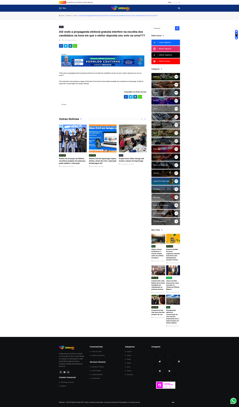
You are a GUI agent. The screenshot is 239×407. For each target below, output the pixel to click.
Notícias (69, 15)
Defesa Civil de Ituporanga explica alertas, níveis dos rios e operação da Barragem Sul (102, 161)
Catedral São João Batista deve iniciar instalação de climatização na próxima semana (158, 285)
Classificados (96, 378)
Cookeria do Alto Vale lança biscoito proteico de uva (158, 312)
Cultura (129, 355)
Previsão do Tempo (98, 367)
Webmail (62, 402)
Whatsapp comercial (67, 382)
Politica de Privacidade (118, 402)
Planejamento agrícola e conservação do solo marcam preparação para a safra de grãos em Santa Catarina (172, 317)
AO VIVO (62, 2)
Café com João (96, 351)
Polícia (129, 363)
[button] (141, 119)
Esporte (129, 351)
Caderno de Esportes (98, 355)
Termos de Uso (135, 402)
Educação (130, 374)
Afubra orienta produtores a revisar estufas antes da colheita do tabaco (157, 254)
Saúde (129, 359)
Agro (153, 246)
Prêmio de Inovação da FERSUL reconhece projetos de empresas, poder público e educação (72, 161)
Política (169, 277)
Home (62, 15)
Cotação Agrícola (97, 374)
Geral (75, 15)
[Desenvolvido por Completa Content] (173, 402)
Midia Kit (63, 386)
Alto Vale (62, 155)
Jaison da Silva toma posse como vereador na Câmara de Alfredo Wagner (172, 285)
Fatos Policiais (96, 370)
